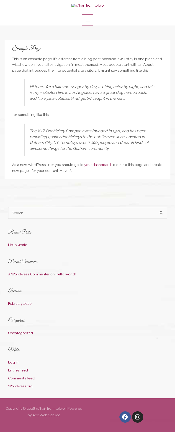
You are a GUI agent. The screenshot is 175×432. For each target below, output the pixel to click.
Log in (13, 362)
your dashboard (97, 165)
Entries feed (18, 370)
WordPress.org (20, 386)
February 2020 (20, 303)
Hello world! (18, 245)
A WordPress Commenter (28, 274)
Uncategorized (20, 333)
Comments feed (21, 378)
